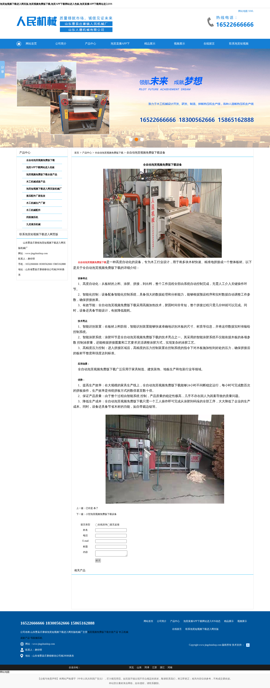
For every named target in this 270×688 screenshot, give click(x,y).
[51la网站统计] (248, 644)
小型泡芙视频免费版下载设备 (101, 514)
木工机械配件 (33, 210)
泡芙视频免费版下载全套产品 (41, 174)
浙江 (162, 667)
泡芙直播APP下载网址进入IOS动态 (120, 45)
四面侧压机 (32, 217)
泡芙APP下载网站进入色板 (40, 167)
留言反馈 (114, 524)
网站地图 (243, 11)
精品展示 (149, 43)
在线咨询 (102, 524)
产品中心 (90, 43)
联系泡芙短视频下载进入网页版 (238, 45)
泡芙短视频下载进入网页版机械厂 (44, 188)
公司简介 (60, 43)
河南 (170, 667)
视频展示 (179, 43)
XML (251, 11)
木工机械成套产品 (35, 181)
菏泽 (146, 667)
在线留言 (209, 43)
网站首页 (31, 43)
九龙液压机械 (33, 224)
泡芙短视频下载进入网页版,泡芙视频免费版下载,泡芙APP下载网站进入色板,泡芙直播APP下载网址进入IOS (56, 4)
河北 (131, 667)
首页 (76, 152)
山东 (139, 667)
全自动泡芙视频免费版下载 (40, 160)
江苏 (154, 667)
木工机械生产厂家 (35, 203)
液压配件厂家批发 (35, 195)
